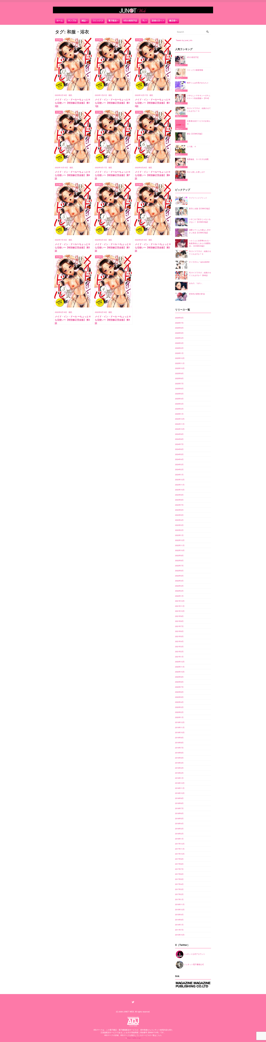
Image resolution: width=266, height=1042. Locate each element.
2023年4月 (179, 520)
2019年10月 (180, 732)
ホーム (60, 20)
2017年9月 (179, 859)
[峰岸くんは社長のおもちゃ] (181, 86)
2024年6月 (179, 449)
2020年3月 (179, 707)
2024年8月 (179, 439)
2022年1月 (179, 596)
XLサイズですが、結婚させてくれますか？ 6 (199, 109)
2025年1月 (179, 414)
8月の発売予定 (130, 20)
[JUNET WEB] (133, 9)
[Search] (207, 31)
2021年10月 (180, 611)
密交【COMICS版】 (195, 133)
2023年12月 (180, 479)
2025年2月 (179, 408)
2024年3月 (179, 464)
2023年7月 (179, 505)
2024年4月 (179, 459)
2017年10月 (180, 853)
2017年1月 (179, 899)
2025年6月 (179, 388)
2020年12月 (180, 661)
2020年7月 (179, 687)
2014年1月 (179, 924)
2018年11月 (180, 788)
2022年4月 (179, 580)
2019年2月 (179, 773)
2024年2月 (179, 469)
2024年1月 (179, 474)
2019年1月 (179, 778)
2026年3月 (179, 343)
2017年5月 (179, 879)
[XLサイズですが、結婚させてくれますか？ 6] (181, 112)
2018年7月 (179, 808)
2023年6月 (179, 510)
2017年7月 (179, 869)
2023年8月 (179, 499)
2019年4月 (179, 762)
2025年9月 (179, 373)
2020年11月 (180, 666)
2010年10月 (180, 934)
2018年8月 (179, 803)
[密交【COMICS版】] (181, 137)
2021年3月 (179, 646)
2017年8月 (179, 864)
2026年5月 (179, 333)
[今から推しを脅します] (181, 175)
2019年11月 (180, 727)
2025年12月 (180, 358)
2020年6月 (179, 692)
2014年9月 (179, 919)
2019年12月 (180, 722)
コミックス (98, 20)
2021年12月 (180, 601)
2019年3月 (179, 768)
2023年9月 (179, 494)
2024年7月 (179, 444)
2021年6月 (179, 631)
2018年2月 (179, 833)
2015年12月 (180, 909)
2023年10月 (180, 489)
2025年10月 (180, 368)
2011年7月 (179, 929)
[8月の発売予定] (181, 61)
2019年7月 (179, 747)
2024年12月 (180, 418)
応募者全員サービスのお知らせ (198, 122)
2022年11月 (180, 545)
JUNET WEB (128, 1011)
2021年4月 (179, 641)
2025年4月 (179, 398)
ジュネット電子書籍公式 (193, 964)
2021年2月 (179, 651)
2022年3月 (179, 585)
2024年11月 (180, 424)
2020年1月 (179, 717)
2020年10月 (180, 671)
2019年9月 (179, 737)
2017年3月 (179, 889)
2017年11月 (180, 848)
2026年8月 (179, 317)
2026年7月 (179, 322)
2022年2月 (179, 590)
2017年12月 (180, 843)
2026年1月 (179, 353)
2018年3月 (179, 828)
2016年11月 (180, 904)
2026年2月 (179, 348)
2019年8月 (179, 742)
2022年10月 (180, 550)
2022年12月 (180, 540)
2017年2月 (179, 894)
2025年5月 (179, 393)
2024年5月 (179, 454)
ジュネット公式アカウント (194, 954)
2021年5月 (179, 636)
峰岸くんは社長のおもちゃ (198, 82)
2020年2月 (179, 712)
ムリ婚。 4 (191, 146)
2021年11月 (180, 606)
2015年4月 (179, 914)
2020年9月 (179, 676)
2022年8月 (179, 560)
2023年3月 (179, 525)
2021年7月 (179, 626)
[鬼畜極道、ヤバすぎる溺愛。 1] (181, 163)
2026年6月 (179, 327)
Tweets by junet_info (184, 40)
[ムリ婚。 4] (181, 150)
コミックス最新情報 (195, 70)
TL (143, 20)
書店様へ (173, 20)
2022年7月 (179, 565)
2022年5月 (179, 575)
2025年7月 (179, 383)
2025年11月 (180, 363)
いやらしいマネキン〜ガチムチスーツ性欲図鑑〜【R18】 (198, 96)
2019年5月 (179, 757)
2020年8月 (179, 681)
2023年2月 (179, 530)
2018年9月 (179, 798)
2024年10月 (180, 429)
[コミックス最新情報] (181, 73)
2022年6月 (179, 570)
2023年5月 (179, 515)
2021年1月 (179, 656)
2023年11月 (180, 484)
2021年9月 (179, 616)
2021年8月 (179, 621)
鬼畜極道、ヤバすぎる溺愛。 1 (198, 160)
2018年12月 (180, 783)
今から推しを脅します (196, 172)
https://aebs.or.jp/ (134, 1037)
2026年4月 (179, 338)
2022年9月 (179, 555)
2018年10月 (180, 793)
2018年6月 (179, 813)
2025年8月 (179, 378)
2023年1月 (179, 535)
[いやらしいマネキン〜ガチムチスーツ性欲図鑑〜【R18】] (181, 99)
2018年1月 (179, 838)
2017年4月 (179, 884)
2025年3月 (179, 403)
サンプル (72, 20)
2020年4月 (179, 702)
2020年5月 (179, 697)
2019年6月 (179, 752)
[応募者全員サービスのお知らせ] (181, 124)
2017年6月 (179, 874)
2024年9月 (179, 434)
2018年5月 (179, 818)
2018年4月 (179, 823)
